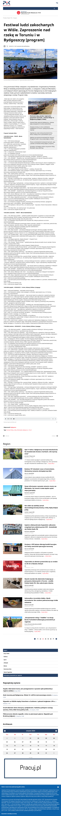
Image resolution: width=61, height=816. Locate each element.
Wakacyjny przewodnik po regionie (13, 675)
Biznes (5, 666)
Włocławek (19, 430)
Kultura (5, 656)
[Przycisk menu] (57, 3)
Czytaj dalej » (51, 463)
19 (7, 749)
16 (38, 745)
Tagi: (5, 430)
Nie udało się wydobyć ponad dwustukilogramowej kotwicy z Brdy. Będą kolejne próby (41, 508)
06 (14, 742)
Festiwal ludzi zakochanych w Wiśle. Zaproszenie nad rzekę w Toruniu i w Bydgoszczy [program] (29, 32)
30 (14, 738)
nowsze (54, 436)
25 (54, 749)
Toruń (30, 430)
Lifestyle (6, 663)
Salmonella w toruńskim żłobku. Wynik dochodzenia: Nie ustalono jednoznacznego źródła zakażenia (41, 600)
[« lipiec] (5, 731)
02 (38, 738)
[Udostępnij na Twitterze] (7, 46)
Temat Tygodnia (8, 672)
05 (7, 742)
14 (22, 745)
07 (22, 742)
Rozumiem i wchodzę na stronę (9, 813)
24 (46, 749)
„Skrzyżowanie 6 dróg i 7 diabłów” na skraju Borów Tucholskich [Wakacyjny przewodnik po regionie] (40, 620)
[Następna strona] (56, 639)
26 (7, 753)
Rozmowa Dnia (7, 669)
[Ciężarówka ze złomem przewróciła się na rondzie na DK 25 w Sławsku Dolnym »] (12, 567)
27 (14, 753)
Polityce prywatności (49, 796)
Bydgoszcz (13, 427)
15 (30, 745)
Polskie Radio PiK (7, 18)
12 (7, 745)
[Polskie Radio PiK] (6, 3)
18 (54, 745)
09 (38, 742)
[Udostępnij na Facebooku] (5, 46)
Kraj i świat (6, 653)
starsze (7, 436)
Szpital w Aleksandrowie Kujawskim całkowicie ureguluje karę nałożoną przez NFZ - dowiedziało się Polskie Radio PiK (41, 527)
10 (46, 742)
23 (38, 749)
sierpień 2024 (30, 731)
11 (54, 742)
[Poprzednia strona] (35, 639)
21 (22, 749)
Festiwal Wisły (9, 430)
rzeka (15, 430)
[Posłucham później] (56, 422)
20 (14, 749)
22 (30, 749)
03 (46, 738)
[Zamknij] (58, 787)
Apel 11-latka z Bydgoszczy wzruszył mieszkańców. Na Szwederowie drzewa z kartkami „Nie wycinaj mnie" (41, 452)
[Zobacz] (30, 768)
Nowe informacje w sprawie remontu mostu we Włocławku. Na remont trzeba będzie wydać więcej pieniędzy (40, 488)
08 (30, 742)
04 (54, 738)
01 (30, 738)
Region (15, 18)
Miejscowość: (7, 427)
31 (22, 738)
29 (7, 738)
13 (14, 745)
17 (46, 745)
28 (22, 753)
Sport (5, 659)
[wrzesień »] (56, 731)
